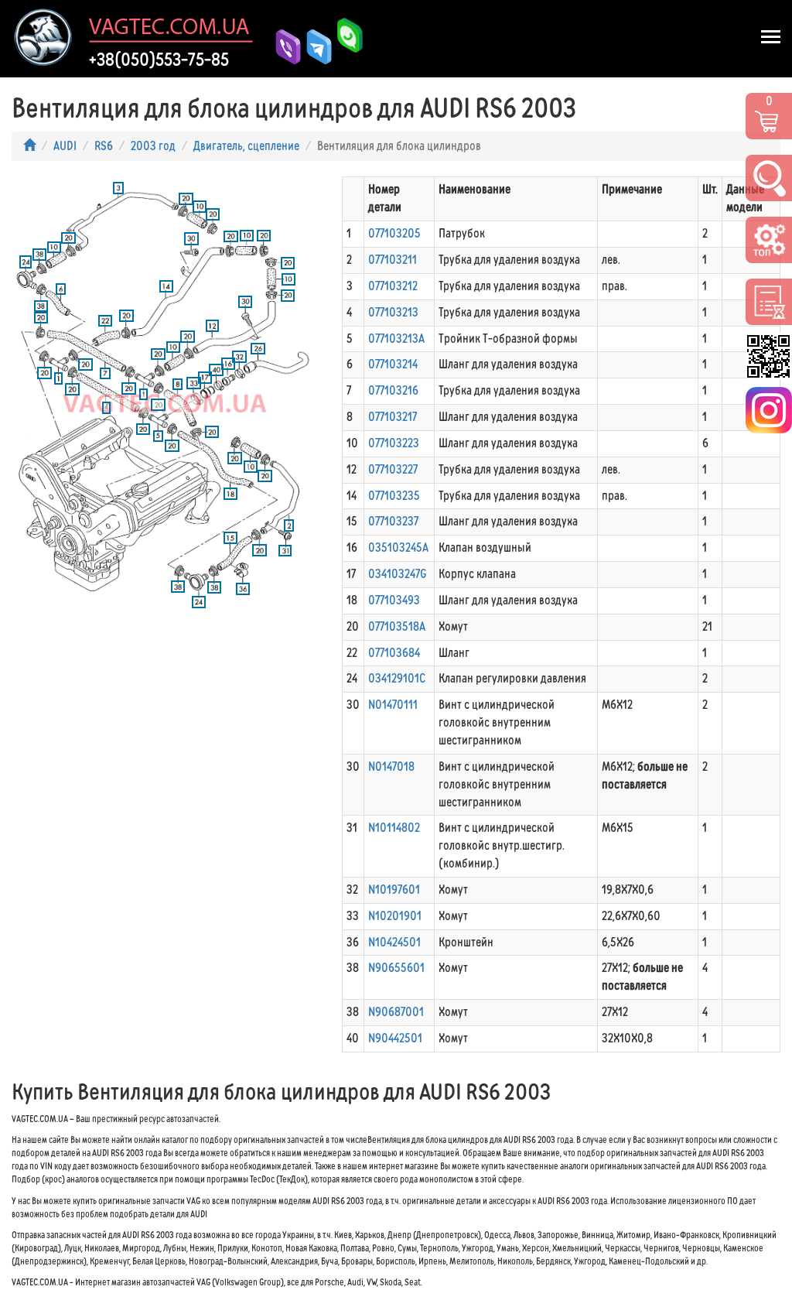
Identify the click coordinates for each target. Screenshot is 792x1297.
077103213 (393, 312)
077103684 (394, 652)
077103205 (394, 233)
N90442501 (395, 1038)
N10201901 (395, 916)
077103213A (396, 338)
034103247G (397, 573)
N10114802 (394, 827)
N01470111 (393, 704)
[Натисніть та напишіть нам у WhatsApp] (344, 46)
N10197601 (394, 889)
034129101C (396, 678)
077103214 (393, 364)
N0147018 (391, 766)
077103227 (393, 469)
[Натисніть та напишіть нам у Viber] (282, 46)
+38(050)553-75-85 (159, 59)
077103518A (396, 626)
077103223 (393, 443)
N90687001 (396, 1011)
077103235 (394, 495)
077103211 (392, 259)
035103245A (398, 547)
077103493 (394, 600)
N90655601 (396, 967)
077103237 (393, 521)
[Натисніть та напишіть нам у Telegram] (313, 46)
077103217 (392, 416)
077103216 (393, 390)
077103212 (393, 286)
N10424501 (394, 942)
